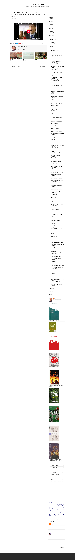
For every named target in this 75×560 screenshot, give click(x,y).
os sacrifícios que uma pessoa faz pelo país (57, 207)
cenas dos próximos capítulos (55, 182)
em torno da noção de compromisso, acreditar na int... (56, 194)
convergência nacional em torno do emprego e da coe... (56, 141)
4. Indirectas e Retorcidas (55, 470)
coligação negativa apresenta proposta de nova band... (57, 247)
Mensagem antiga (42, 66)
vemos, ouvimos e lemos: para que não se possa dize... (57, 159)
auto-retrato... (53, 57)
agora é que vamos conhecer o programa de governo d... (57, 238)
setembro (52, 42)
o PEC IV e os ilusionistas (55, 209)
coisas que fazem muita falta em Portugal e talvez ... (57, 146)
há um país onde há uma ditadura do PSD (57, 204)
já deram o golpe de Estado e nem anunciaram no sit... (56, 285)
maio (52, 47)
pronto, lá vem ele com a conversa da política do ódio (57, 170)
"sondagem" (53, 210)
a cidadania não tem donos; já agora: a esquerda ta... (57, 107)
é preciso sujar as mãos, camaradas (56, 72)
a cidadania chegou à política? (55, 202)
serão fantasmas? (54, 251)
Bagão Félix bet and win (54, 254)
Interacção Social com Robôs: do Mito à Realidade (57, 56)
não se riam (53, 139)
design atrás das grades (55, 109)
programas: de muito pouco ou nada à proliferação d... (57, 179)
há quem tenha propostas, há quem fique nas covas (57, 134)
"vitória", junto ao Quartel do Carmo (56, 85)
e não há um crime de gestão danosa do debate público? (57, 125)
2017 (51, 28)
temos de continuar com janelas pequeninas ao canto (56, 175)
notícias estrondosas (54, 123)
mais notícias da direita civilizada (56, 281)
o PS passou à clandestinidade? (56, 129)
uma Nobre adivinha (54, 205)
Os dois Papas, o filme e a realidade (39, 60)
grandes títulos (53, 110)
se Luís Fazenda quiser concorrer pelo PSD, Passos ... (57, 216)
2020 (51, 24)
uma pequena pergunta (54, 197)
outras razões (53, 70)
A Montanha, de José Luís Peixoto (14, 60)
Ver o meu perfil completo (57, 299)
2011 (51, 36)
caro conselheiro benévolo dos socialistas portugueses (56, 59)
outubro (52, 40)
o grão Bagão (53, 273)
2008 (51, 294)
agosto (52, 43)
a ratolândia (53, 113)
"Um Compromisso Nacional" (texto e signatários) (57, 225)
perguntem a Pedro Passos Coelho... (57, 63)
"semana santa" (53, 95)
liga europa (52, 151)
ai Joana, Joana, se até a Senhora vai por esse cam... (57, 240)
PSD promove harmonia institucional (56, 214)
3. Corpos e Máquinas (54, 469)
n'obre (52, 201)
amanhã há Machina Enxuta (55, 187)
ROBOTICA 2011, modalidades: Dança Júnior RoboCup (57, 268)
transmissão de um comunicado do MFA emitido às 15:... (57, 87)
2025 (51, 17)
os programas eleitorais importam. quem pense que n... (57, 78)
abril (52, 49)
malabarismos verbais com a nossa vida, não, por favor (57, 122)
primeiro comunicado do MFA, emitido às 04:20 (57, 92)
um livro (52, 116)
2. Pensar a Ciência (54, 467)
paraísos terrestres (54, 234)
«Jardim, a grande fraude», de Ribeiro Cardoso (56, 137)
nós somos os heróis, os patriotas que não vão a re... (57, 119)
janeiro (52, 289)
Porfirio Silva (56, 298)
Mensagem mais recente (15, 66)
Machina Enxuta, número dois (55, 184)
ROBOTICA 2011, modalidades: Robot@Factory (56, 257)
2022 (51, 21)
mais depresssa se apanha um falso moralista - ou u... (56, 82)
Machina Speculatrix (37, 5)
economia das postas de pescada (56, 198)
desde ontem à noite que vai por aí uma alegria (57, 243)
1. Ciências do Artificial (55, 465)
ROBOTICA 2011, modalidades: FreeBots (56, 259)
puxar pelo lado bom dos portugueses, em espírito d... (57, 97)
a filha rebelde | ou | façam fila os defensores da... (56, 62)
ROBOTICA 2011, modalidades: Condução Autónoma (56, 263)
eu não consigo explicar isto (55, 168)
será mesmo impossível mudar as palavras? (56, 156)
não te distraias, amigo (54, 93)
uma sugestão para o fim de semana (56, 227)
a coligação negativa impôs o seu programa (56, 249)
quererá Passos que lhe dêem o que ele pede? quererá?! (57, 69)
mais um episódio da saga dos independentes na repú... (55, 218)
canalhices (52, 233)
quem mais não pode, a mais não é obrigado (56, 132)
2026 (51, 15)
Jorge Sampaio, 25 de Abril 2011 (56, 84)
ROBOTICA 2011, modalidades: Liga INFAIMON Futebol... (57, 261)
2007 (51, 295)
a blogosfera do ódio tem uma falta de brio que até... (57, 192)
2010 (51, 291)
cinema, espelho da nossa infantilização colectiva (57, 223)
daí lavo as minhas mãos (54, 236)
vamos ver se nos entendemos (56, 200)
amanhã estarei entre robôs (55, 232)
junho (52, 46)
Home (12, 12)
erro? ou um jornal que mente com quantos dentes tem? (56, 190)
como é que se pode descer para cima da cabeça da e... (57, 277)
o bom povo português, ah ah (55, 114)
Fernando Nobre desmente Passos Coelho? (56, 212)
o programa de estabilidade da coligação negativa (57, 245)
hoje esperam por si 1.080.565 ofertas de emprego (57, 275)
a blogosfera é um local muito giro (56, 117)
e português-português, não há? (56, 152)
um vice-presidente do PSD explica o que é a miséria (57, 67)
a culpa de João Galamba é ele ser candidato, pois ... (56, 75)
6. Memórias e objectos (55, 474)
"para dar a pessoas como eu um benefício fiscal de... (56, 163)
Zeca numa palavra (54, 176)
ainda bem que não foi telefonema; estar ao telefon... (57, 186)
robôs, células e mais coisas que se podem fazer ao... (56, 230)
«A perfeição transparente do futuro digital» (57, 99)
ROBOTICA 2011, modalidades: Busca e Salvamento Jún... (57, 270)
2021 (51, 22)
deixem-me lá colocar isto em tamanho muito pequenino (57, 181)
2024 (51, 18)
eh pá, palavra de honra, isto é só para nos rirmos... (57, 167)
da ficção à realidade (54, 272)
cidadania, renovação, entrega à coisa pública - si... (57, 173)
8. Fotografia (53, 477)
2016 (51, 29)
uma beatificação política (55, 50)
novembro (53, 39)
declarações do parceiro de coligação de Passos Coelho (57, 253)
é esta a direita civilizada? (55, 283)
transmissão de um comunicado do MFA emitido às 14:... (57, 89)
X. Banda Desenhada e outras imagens (57, 481)
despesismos (53, 127)
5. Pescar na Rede (16, 12)
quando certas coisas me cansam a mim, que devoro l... (57, 143)
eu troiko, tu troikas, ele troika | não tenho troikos (56, 104)
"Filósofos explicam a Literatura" (56, 157)
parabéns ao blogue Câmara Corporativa (57, 147)
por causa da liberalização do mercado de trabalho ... (57, 101)
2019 (51, 25)
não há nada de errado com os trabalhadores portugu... (55, 80)
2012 (51, 35)
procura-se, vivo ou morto (55, 128)
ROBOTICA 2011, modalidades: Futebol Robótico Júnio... (57, 266)
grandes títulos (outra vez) (55, 105)
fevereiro (52, 288)
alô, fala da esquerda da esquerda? (56, 228)
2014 (51, 32)
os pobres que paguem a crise (55, 73)
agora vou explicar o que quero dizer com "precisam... (57, 280)
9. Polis (52, 479)
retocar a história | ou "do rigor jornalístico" (56, 221)
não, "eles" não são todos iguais (56, 161)
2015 (51, 31)
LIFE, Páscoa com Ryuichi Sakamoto (27, 60)
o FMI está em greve (54, 135)
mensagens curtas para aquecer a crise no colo (57, 149)
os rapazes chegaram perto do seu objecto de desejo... (56, 52)
